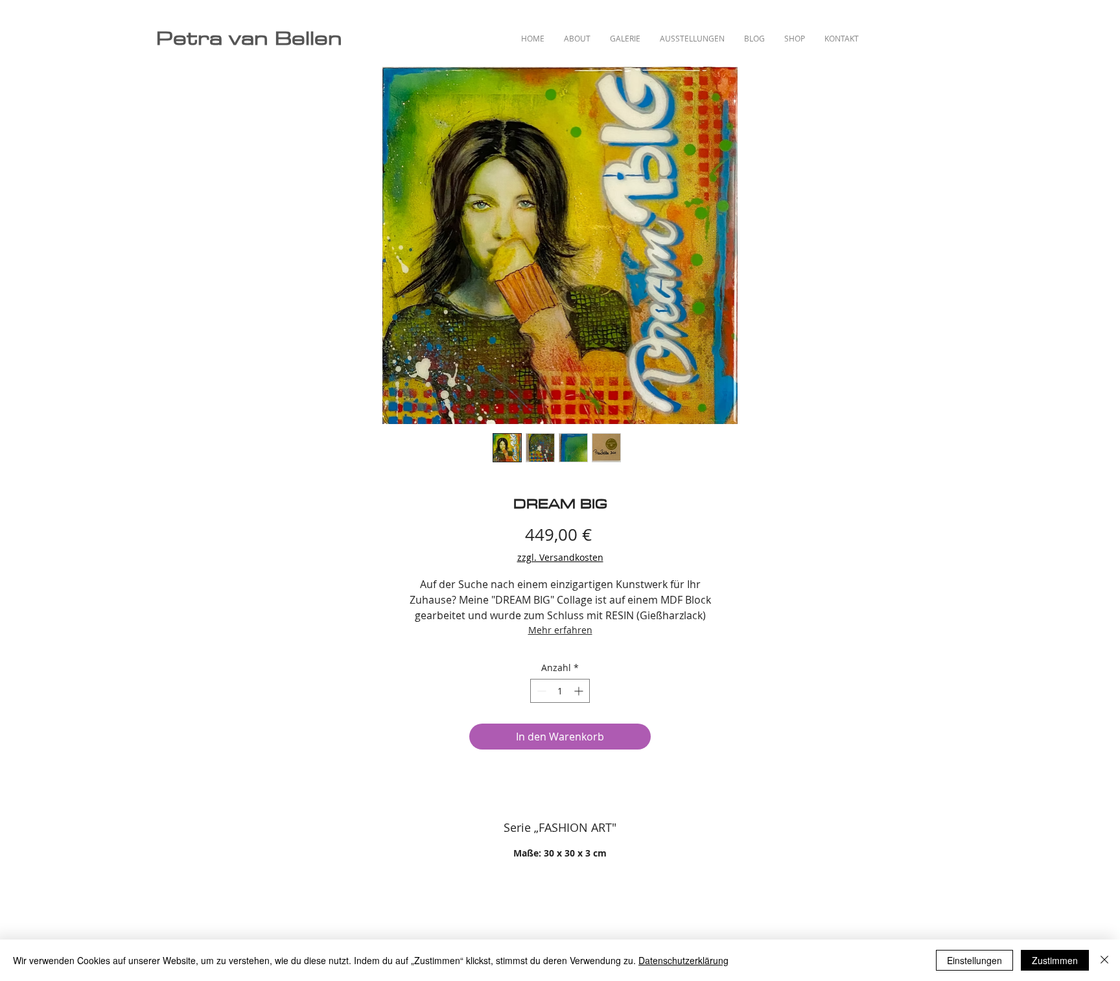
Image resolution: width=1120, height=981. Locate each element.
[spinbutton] (560, 691)
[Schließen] (1104, 960)
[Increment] (580, 691)
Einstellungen (974, 960)
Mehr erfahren (560, 630)
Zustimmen (1055, 960)
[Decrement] (540, 691)
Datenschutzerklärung (683, 960)
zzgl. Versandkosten (560, 557)
